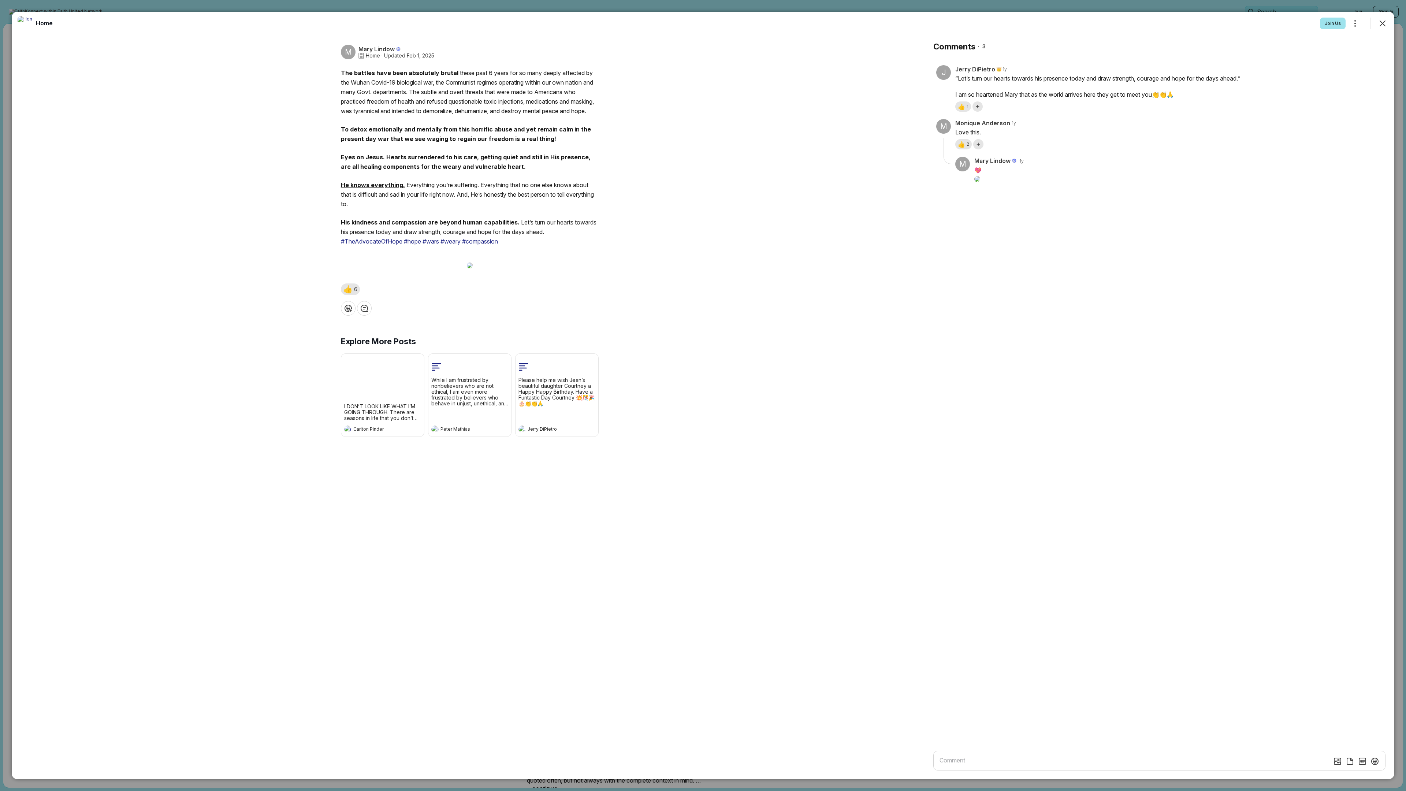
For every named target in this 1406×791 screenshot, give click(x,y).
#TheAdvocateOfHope (371, 241)
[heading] (375, 430)
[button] (350, 289)
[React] (348, 308)
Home (373, 56)
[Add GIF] (1362, 761)
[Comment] (364, 308)
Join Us (1333, 23)
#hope (412, 241)
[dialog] (703, 395)
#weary (450, 241)
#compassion (480, 241)
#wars (431, 241)
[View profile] (348, 429)
